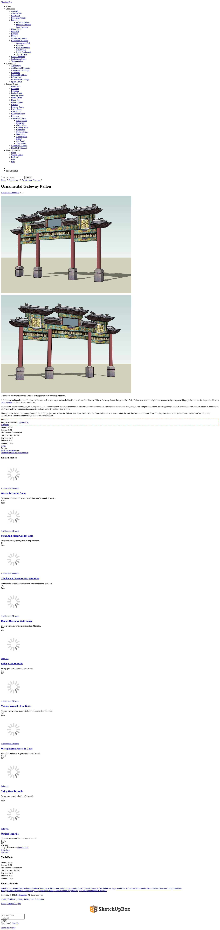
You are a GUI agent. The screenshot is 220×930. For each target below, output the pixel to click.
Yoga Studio (21, 143)
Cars (97, 888)
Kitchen (14, 105)
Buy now (5, 425)
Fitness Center (22, 132)
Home (8, 6)
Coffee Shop (21, 125)
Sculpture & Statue (18, 59)
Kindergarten (21, 136)
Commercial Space (18, 118)
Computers (39, 891)
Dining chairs (172, 888)
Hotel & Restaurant (19, 148)
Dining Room (16, 93)
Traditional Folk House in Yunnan (14, 453)
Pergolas (70, 891)
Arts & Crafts (16, 13)
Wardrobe (103, 888)
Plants (13, 152)
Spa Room (20, 141)
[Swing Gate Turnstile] (13, 656)
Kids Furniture (22, 27)
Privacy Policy (23, 899)
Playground (21, 50)
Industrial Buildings (19, 75)
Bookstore (20, 123)
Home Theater (17, 102)
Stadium (155, 888)
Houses (93, 888)
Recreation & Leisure (19, 41)
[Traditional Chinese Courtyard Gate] (13, 571)
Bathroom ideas (141, 888)
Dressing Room (17, 95)
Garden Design (17, 155)
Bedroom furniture (30, 888)
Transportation (17, 61)
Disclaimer (12, 899)
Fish (14, 891)
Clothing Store (22, 127)
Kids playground (114, 888)
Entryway (15, 116)
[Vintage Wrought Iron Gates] (13, 699)
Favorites (4, 852)
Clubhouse (20, 130)
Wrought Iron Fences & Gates (16, 748)
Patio (13, 159)
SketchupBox (6, 2)
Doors (149, 888)
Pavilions (63, 891)
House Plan (15, 86)
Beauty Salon (21, 121)
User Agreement (37, 899)
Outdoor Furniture (23, 25)
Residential (15, 73)
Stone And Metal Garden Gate (17, 535)
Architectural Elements (20, 68)
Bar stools (163, 888)
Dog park (47, 888)
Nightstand (8, 891)
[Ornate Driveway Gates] (13, 486)
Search (28, 177)
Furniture (15, 20)
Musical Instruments (19, 38)
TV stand (86, 888)
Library (19, 139)
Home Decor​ (16, 29)
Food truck (55, 891)
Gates (3, 446)
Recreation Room (18, 114)
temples (9, 402)
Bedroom (15, 91)
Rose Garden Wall (8, 450)
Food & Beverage (18, 18)
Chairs (41, 888)
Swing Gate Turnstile (12, 663)
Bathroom (15, 89)
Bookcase (47, 891)
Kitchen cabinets (11, 888)
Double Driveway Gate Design (16, 621)
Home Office (16, 98)
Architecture (11, 63)
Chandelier (102, 891)
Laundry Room (17, 107)
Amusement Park (23, 43)
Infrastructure (16, 77)
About (3, 899)
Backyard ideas (80, 891)
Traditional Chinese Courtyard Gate (20, 578)
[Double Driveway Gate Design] (13, 614)
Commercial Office (19, 146)
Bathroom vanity (58, 888)
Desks (20, 888)
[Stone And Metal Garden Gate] (13, 529)
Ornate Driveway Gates (13, 493)
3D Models (10, 9)
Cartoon (25, 891)
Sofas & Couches (128, 888)
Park (13, 162)
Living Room (16, 109)
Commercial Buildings (20, 70)
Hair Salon (20, 134)
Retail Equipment (18, 57)
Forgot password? (8, 928)
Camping (20, 45)
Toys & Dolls (21, 54)
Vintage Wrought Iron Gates (16, 706)
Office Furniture (22, 22)
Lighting (14, 34)
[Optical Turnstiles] (13, 826)
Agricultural (16, 66)
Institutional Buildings (20, 79)
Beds (3, 888)
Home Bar (15, 100)
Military (14, 36)
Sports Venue (16, 82)
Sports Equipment (23, 52)
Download (5, 850)
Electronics (15, 15)
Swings (32, 891)
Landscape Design (13, 150)
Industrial (15, 31)
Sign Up (15, 923)
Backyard (15, 157)
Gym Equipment (23, 47)
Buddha (19, 891)
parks (3, 402)
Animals (14, 11)
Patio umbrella (92, 891)
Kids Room (15, 111)
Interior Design (12, 84)
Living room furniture (73, 888)
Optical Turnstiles (10, 833)
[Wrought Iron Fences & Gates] (13, 741)
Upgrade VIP (23, 422)
